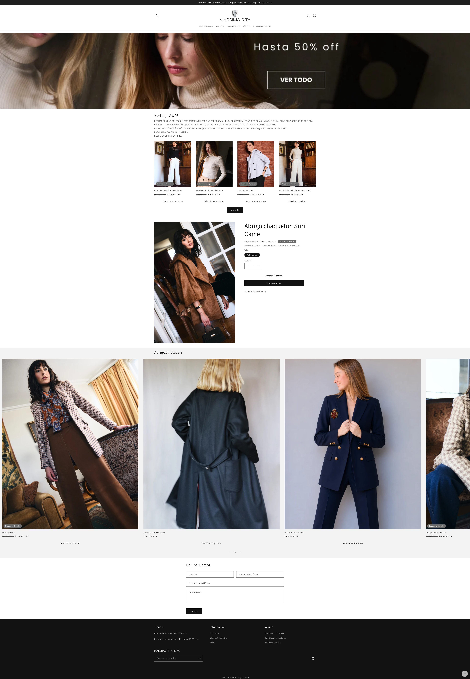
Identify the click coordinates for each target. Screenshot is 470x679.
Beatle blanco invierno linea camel (295, 190)
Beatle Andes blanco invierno (209, 190)
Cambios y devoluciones (275, 638)
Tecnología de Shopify (242, 678)
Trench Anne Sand (245, 190)
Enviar (194, 611)
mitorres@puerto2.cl (219, 638)
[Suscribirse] (200, 658)
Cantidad (248, 261)
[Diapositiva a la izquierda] (229, 552)
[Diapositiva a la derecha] (240, 552)
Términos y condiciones (275, 633)
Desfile (213, 642)
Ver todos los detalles (253, 291)
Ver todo (235, 210)
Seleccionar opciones (172, 201)
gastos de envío (267, 245)
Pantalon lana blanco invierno (168, 190)
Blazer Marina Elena (294, 532)
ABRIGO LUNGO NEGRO (154, 532)
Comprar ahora (274, 283)
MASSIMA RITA (230, 678)
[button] (157, 15)
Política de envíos (273, 642)
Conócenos (214, 633)
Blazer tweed (8, 532)
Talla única (252, 255)
